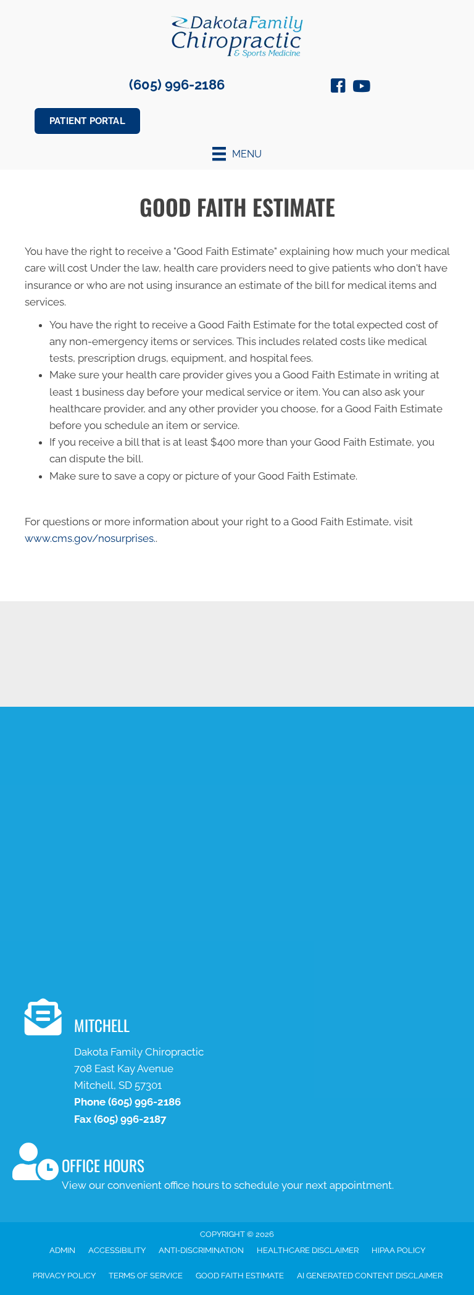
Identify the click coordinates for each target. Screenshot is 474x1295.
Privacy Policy (64, 1275)
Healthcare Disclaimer (308, 1250)
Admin (62, 1250)
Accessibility (117, 1250)
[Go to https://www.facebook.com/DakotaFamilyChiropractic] (338, 88)
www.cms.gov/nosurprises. (90, 538)
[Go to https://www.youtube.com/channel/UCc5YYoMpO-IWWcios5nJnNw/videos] (360, 87)
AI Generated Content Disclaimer (370, 1275)
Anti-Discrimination (201, 1250)
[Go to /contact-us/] (243, 1065)
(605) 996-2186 (177, 85)
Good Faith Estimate (240, 1275)
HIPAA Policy (398, 1250)
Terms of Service (146, 1275)
